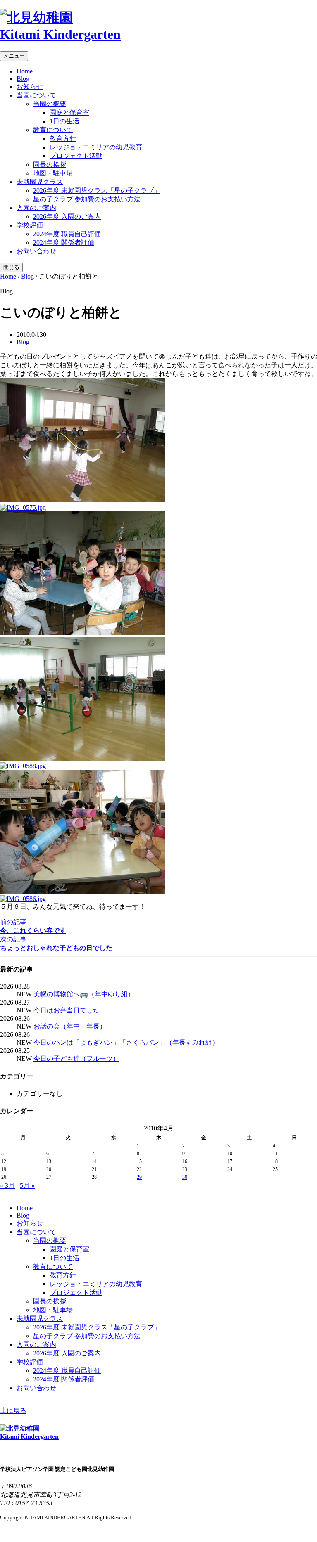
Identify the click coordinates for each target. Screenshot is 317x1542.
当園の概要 (49, 103)
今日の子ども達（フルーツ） (76, 1058)
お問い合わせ (36, 251)
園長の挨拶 (49, 164)
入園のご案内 (36, 207)
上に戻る (13, 1410)
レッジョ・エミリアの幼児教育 (96, 147)
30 (184, 1177)
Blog (23, 78)
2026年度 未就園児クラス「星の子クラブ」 (96, 190)
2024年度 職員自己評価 (67, 233)
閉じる (11, 267)
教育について (53, 129)
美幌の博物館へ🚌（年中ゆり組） (83, 994)
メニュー (14, 56)
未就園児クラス (40, 181)
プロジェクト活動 (76, 155)
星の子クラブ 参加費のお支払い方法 (87, 199)
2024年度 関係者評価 (63, 242)
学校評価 (30, 225)
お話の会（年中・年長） (69, 1026)
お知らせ (30, 86)
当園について (36, 95)
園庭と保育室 (69, 112)
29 (139, 1177)
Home (25, 71)
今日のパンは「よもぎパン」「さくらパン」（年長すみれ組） (126, 1042)
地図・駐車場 (53, 173)
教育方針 (63, 138)
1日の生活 (64, 121)
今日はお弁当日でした (66, 1010)
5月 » (27, 1185)
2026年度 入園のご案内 (67, 216)
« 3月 (7, 1185)
